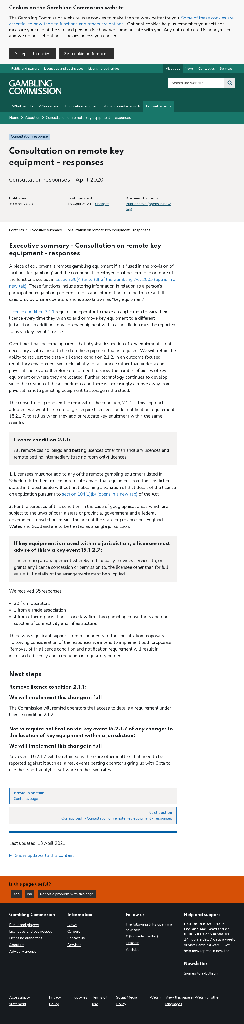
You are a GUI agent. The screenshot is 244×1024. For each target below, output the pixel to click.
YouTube (133, 949)
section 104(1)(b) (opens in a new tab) (99, 494)
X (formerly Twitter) (142, 936)
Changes (102, 204)
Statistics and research (121, 106)
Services (226, 68)
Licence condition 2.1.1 (32, 312)
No (30, 894)
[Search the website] (229, 83)
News (189, 68)
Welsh (155, 997)
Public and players (25, 68)
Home (14, 117)
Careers (73, 931)
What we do (22, 106)
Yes (18, 894)
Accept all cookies (32, 54)
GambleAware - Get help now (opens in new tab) (207, 947)
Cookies (80, 997)
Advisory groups (22, 951)
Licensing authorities (104, 68)
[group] (93, 856)
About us (173, 68)
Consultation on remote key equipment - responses (88, 117)
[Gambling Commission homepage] (35, 93)
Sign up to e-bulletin (201, 973)
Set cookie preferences (86, 54)
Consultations (159, 106)
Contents (16, 230)
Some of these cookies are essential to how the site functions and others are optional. (121, 21)
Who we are (49, 106)
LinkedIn (132, 943)
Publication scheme (81, 106)
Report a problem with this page (67, 894)
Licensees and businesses (64, 68)
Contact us (206, 68)
